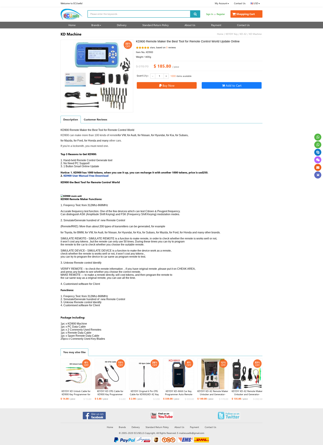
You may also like (74, 352)
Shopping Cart (245, 14)
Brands (95, 25)
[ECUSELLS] (71, 14)
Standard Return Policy (155, 25)
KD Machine (255, 33)
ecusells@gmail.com (194, 433)
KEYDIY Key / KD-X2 (236, 33)
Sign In (209, 14)
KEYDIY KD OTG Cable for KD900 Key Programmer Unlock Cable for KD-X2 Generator (110, 392)
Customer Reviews (95, 119)
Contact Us (239, 3)
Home (72, 25)
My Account (221, 3)
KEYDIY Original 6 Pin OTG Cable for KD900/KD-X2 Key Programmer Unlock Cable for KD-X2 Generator (144, 392)
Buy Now (168, 85)
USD (256, 3)
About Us (190, 25)
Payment (216, 25)
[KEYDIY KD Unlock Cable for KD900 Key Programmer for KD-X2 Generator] (76, 374)
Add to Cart (233, 85)
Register (221, 14)
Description (70, 119)
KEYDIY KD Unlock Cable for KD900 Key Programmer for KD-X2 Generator (76, 392)
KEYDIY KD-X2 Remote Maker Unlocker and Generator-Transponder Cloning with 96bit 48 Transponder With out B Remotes (212, 392)
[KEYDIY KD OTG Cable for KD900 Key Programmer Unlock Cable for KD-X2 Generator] (110, 374)
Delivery (122, 25)
